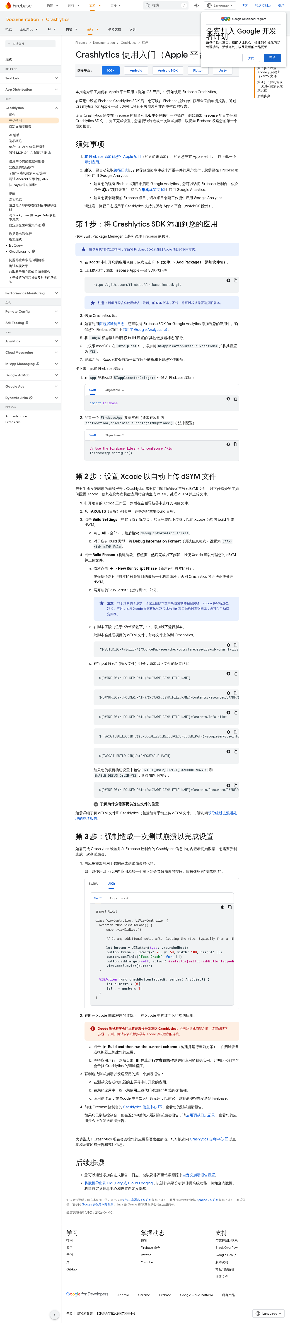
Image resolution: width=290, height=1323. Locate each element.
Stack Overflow (226, 1248)
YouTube (147, 1262)
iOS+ (110, 70)
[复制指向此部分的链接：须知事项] (109, 145)
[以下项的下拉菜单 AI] (56, 29)
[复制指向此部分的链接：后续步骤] (109, 1163)
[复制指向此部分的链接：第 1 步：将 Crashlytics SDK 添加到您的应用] (222, 224)
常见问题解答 (224, 1269)
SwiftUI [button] (94, 884)
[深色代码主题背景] (228, 280)
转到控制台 (263, 5)
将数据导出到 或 (119, 1183)
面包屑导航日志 (111, 324)
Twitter (146, 1255)
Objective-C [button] (114, 390)
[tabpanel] (162, 403)
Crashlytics (58, 19)
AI (49, 29)
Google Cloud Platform (196, 1295)
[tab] (92, 389)
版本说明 (221, 1262)
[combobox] (165, 5)
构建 (50, 5)
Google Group (225, 1255)
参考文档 (114, 29)
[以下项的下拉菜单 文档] (101, 5)
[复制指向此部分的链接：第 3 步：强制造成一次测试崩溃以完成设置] (217, 837)
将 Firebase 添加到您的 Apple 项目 (113, 156)
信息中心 (140, 1107)
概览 (8, 29)
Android (136, 70)
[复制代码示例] (235, 280)
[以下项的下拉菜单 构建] (58, 5)
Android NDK (168, 70)
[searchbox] (30, 43)
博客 (245, 5)
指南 (69, 1240)
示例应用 (92, 162)
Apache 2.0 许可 (208, 1200)
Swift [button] (92, 390)
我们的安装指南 (110, 249)
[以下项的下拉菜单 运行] (79, 5)
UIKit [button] (111, 884)
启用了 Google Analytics (142, 330)
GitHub (71, 1269)
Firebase (81, 43)
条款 (69, 1313)
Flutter (198, 70)
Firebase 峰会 (150, 1248)
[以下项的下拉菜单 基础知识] (38, 29)
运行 (71, 5)
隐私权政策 (85, 1313)
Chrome (144, 1295)
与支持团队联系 (226, 1240)
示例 (132, 29)
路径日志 (121, 170)
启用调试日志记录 (200, 1115)
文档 (92, 5)
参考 (69, 1248)
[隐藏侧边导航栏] (54, 1314)
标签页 (151, 190)
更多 (114, 5)
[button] (27, 78)
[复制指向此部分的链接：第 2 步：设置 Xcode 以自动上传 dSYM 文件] (220, 477)
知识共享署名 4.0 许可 (137, 1200)
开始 (272, 58)
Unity (223, 70)
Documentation (22, 19)
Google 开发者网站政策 (98, 1204)
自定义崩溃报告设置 (198, 1175)
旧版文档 (221, 1277)
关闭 (251, 58)
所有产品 (228, 1295)
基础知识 (26, 29)
